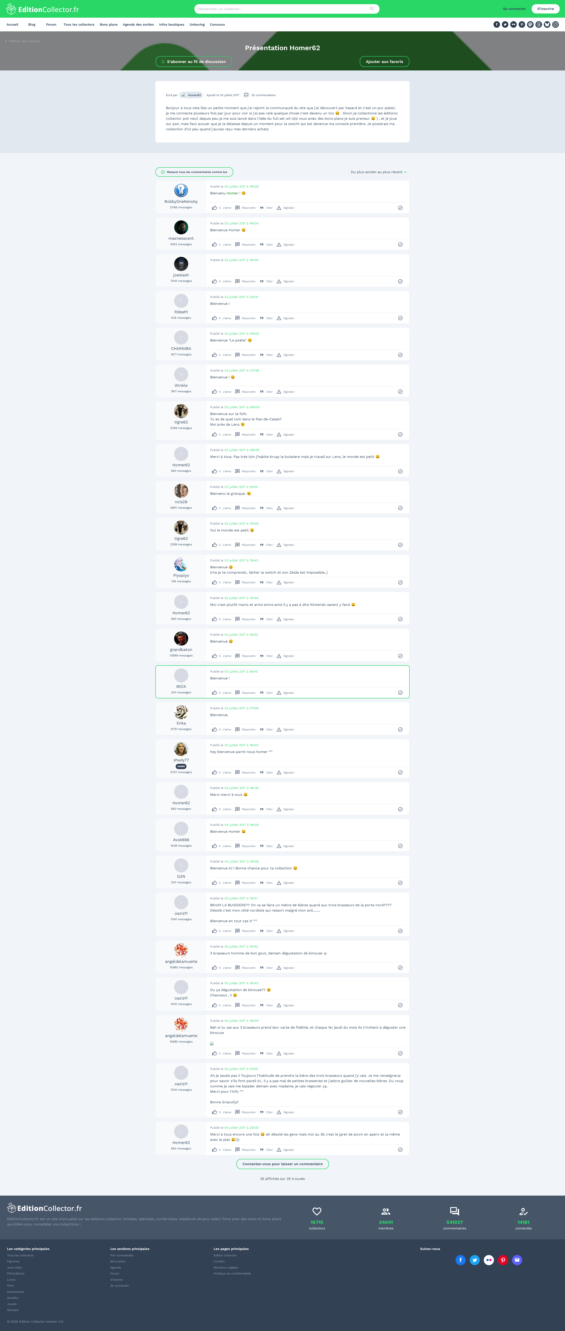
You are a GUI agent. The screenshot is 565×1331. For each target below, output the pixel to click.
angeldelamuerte (181, 961)
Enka (181, 723)
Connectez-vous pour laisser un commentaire (283, 1164)
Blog (31, 25)
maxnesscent (181, 238)
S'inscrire (545, 9)
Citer (266, 207)
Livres (11, 1279)
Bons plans (109, 25)
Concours (217, 25)
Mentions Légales (226, 1267)
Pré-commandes (122, 1255)
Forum (51, 25)
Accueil (12, 25)
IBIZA (181, 686)
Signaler (285, 207)
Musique (13, 1310)
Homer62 (194, 95)
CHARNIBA (181, 348)
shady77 (181, 760)
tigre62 (181, 422)
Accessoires (15, 1291)
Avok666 (181, 839)
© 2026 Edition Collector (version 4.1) (35, 1321)
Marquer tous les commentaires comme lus (194, 172)
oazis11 (181, 913)
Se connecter (514, 9)
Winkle (181, 385)
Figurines (13, 1261)
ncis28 (181, 501)
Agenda (115, 1267)
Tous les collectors (79, 25)
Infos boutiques (171, 25)
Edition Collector (225, 1255)
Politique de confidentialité (232, 1273)
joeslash (181, 275)
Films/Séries (15, 1273)
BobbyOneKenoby (181, 201)
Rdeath (181, 311)
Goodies (12, 1297)
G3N (181, 876)
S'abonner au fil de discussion (196, 61)
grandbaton (181, 649)
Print (10, 1285)
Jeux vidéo (14, 1267)
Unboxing (197, 25)
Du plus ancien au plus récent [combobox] (377, 172)
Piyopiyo (181, 575)
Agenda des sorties (138, 25)
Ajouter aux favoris (384, 61)
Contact (219, 1261)
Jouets (12, 1304)
